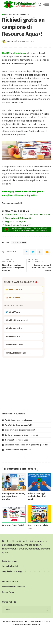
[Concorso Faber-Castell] (14, 513)
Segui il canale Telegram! (18, 225)
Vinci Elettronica (14, 328)
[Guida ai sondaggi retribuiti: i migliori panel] (39, 482)
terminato (20, 242)
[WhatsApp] (40, 252)
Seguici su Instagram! (16, 221)
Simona (10, 41)
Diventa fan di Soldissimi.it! (18, 218)
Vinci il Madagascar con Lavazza (18, 420)
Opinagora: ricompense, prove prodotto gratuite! (26, 445)
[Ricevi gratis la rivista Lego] (39, 513)
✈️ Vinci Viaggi (13, 312)
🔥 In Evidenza (13, 297)
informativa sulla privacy (36, 404)
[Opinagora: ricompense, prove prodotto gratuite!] (14, 482)
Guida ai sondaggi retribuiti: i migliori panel (37, 496)
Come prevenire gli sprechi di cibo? (20, 430)
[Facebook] (26, 252)
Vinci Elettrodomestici (17, 320)
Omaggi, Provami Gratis (16, 14)
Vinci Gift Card (13, 336)
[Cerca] (39, 4)
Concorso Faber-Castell (13, 525)
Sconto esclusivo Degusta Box (18, 450)
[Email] (47, 252)
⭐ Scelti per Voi (14, 289)
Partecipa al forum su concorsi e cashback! (27, 214)
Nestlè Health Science (14, 53)
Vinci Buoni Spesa (14, 344)
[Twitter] (33, 252)
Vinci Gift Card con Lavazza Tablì (19, 425)
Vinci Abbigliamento (16, 352)
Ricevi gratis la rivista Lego (16, 440)
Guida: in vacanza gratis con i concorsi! (21, 435)
